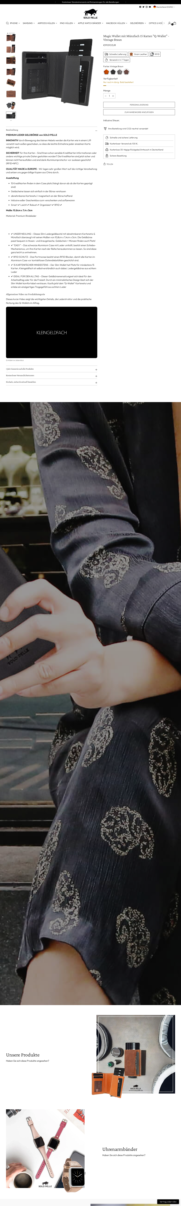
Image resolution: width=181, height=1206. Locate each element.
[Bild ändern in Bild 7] (11, 105)
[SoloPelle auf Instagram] (147, 7)
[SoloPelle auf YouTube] (150, 7)
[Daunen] (11, 120)
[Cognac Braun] (106, 72)
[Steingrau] (120, 72)
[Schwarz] (113, 72)
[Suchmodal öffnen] (7, 23)
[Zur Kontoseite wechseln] (168, 23)
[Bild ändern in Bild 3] (11, 60)
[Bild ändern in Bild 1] (11, 37)
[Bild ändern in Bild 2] (11, 48)
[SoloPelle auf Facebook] (140, 7)
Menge (106, 90)
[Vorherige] (55, 2)
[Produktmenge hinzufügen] (105, 95)
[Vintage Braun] (126, 72)
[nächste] (125, 2)
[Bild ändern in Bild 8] (11, 116)
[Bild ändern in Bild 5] (11, 82)
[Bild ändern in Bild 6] (11, 94)
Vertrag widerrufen (168, 1201)
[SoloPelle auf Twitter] (143, 7)
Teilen (110, 164)
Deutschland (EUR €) (164, 7)
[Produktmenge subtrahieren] (113, 95)
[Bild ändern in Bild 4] (11, 71)
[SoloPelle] (90, 14)
